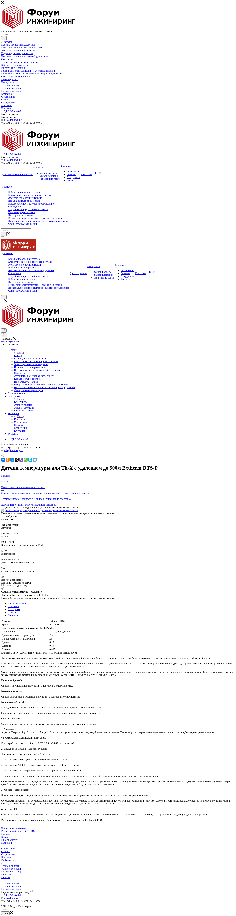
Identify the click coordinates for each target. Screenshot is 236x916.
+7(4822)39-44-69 (11, 111)
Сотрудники (8, 854)
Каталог (18, 355)
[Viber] (21, 460)
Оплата (12, 612)
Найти (5, 913)
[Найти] (4, 38)
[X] (17, 460)
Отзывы (5, 851)
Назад (20, 352)
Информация (8, 860)
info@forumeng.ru (13, 119)
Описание (13, 606)
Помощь (5, 877)
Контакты (6, 857)
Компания (19, 419)
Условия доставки (11, 868)
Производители (9, 839)
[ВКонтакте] (3, 460)
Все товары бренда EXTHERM (18, 831)
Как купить (20, 402)
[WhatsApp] (26, 460)
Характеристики (17, 603)
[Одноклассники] (8, 460)
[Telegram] (35, 460)
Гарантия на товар (11, 871)
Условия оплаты (10, 865)
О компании (8, 848)
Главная (5, 834)
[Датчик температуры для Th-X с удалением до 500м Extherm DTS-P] (39, 510)
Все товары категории (13, 828)
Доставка (13, 615)
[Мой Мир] (12, 460)
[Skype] (30, 460)
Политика (6, 874)
